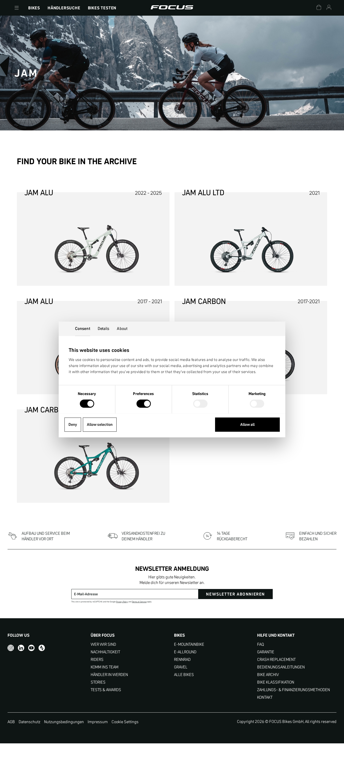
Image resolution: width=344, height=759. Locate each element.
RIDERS (97, 659)
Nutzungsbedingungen (64, 721)
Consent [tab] (82, 328)
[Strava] (42, 648)
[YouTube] (31, 648)
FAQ (260, 644)
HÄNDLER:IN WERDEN (109, 674)
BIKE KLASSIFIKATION (275, 682)
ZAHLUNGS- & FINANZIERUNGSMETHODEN (293, 689)
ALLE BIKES (184, 674)
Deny (72, 424)
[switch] (143, 404)
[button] (17, 8)
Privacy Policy (122, 601)
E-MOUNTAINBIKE (189, 644)
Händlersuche (64, 8)
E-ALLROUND (185, 652)
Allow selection (100, 424)
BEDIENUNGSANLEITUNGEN (281, 667)
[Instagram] (11, 648)
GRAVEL (180, 667)
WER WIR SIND (103, 644)
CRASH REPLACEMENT (276, 659)
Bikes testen (102, 8)
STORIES (98, 682)
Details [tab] (104, 328)
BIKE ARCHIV (268, 674)
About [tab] (122, 328)
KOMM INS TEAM (104, 667)
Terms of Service (139, 601)
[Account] (328, 8)
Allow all (247, 424)
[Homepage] (172, 8)
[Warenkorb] (318, 8)
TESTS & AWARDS (106, 689)
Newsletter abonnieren (235, 594)
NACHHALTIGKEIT (105, 652)
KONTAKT (264, 697)
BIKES (34, 8)
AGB (11, 721)
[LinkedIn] (21, 648)
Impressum (98, 721)
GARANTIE (265, 652)
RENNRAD (182, 659)
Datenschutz (29, 721)
